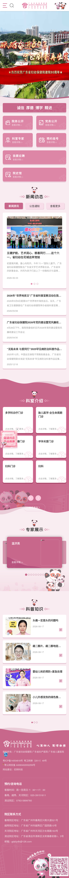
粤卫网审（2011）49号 (35, 760)
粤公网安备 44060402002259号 (19, 764)
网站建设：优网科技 (13, 769)
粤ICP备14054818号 (13, 760)
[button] (31, 284)
